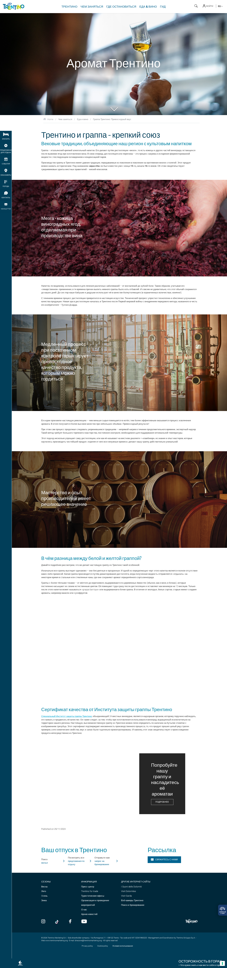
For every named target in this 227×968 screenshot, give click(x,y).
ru (219, 6)
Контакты (6, 198)
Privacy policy (87, 946)
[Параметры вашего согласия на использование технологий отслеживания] (222, 963)
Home (50, 119)
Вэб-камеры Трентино (132, 900)
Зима (44, 900)
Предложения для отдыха (6, 151)
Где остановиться (121, 6)
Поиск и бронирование (132, 905)
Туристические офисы (92, 895)
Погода (6, 186)
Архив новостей (89, 914)
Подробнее (162, 802)
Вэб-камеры (6, 175)
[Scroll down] (113, 109)
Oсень (44, 895)
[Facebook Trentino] (70, 921)
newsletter (6, 209)
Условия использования (122, 946)
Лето (43, 891)
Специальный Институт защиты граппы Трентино (66, 716)
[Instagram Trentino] (43, 921)
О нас (84, 909)
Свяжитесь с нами (166, 859)
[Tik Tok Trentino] (57, 921)
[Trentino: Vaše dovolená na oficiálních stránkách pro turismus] (13, 6)
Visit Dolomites (128, 891)
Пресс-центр (87, 886)
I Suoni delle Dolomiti (131, 886)
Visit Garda (126, 895)
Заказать (6, 139)
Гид (163, 6)
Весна (44, 886)
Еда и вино (82, 119)
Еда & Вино (148, 6)
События (6, 164)
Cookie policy (102, 946)
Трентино (69, 6)
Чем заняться (92, 6)
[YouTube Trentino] (84, 921)
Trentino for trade (89, 891)
